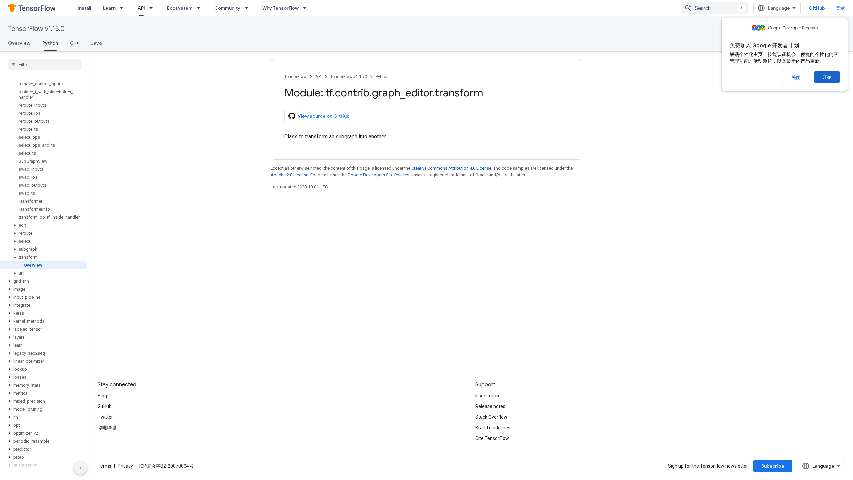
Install (84, 8)
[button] (43, 225)
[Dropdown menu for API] (153, 8)
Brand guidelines (492, 427)
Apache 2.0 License (289, 174)
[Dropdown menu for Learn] (124, 8)
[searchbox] (45, 64)
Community (227, 8)
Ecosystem (179, 8)
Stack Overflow (491, 417)
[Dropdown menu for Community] (248, 8)
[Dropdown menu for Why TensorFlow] (307, 8)
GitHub (817, 8)
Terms (104, 466)
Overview (19, 43)
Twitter (105, 417)
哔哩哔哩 (107, 427)
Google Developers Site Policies (378, 174)
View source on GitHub (324, 116)
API (141, 8)
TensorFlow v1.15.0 (36, 29)
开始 (827, 77)
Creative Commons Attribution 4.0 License (451, 168)
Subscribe (772, 466)
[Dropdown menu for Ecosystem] (200, 8)
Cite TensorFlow (492, 438)
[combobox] (714, 8)
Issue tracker (488, 395)
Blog (102, 395)
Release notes (490, 406)
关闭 (796, 77)
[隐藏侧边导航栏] (80, 468)
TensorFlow (295, 76)
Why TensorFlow (280, 8)
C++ (74, 43)
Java (96, 43)
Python (50, 43)
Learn (109, 8)
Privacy (125, 466)
